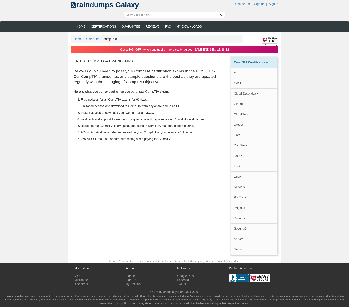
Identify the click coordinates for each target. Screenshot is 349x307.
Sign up (259, 4)
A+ (236, 73)
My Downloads (189, 26)
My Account (133, 284)
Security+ (240, 218)
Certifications (103, 26)
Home (80, 26)
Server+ (239, 239)
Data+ (238, 135)
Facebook (183, 280)
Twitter (181, 284)
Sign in (273, 4)
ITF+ (237, 166)
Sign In (130, 276)
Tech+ (238, 249)
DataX (238, 156)
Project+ (239, 208)
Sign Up (130, 280)
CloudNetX (241, 114)
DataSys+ (240, 145)
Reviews (153, 26)
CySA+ (239, 124)
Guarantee (130, 26)
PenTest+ (240, 197)
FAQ (168, 26)
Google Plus (185, 276)
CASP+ (239, 83)
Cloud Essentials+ (246, 93)
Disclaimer (81, 284)
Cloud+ (239, 104)
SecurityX (240, 228)
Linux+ (238, 176)
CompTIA (92, 39)
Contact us (242, 4)
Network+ (240, 187)
